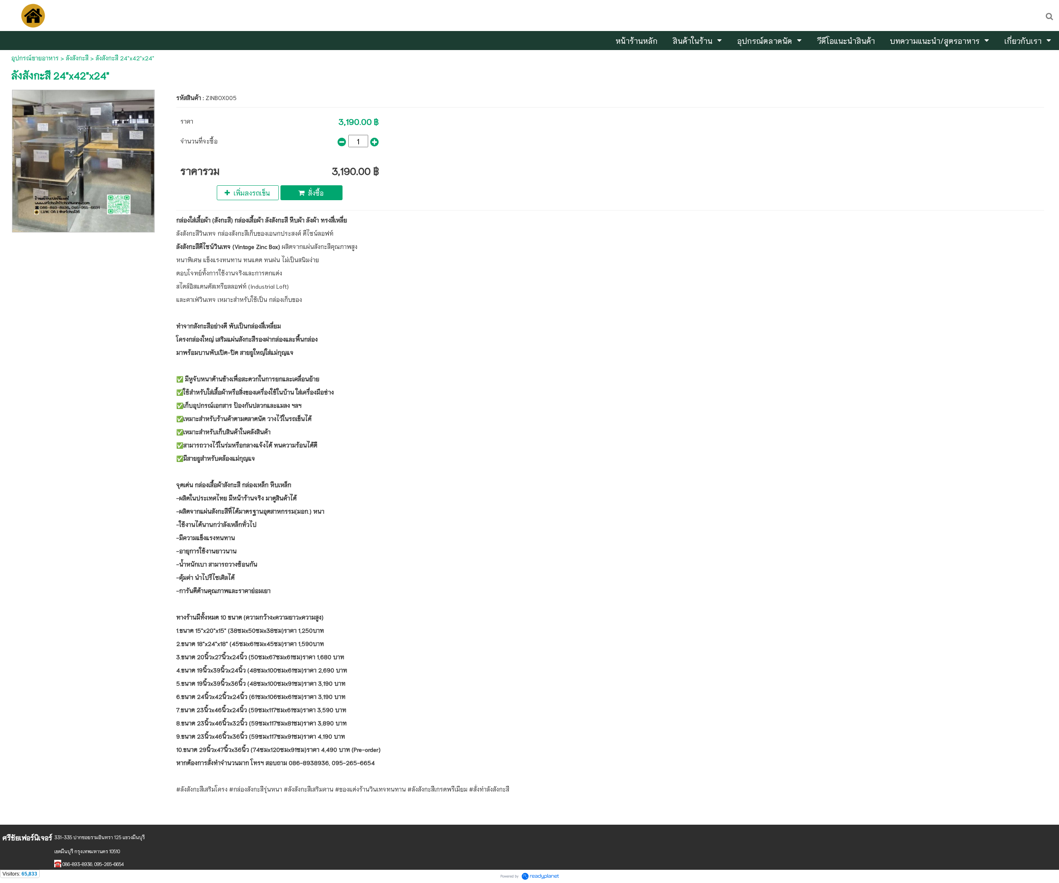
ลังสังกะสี (77, 58)
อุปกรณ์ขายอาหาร (35, 58)
